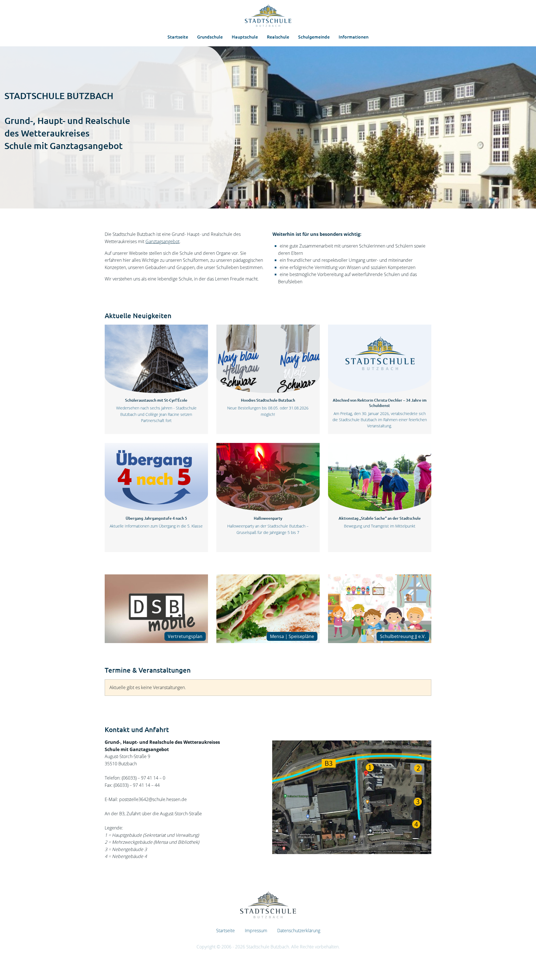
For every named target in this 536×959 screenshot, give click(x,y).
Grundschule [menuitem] (210, 36)
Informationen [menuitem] (353, 36)
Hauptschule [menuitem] (245, 36)
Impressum (256, 930)
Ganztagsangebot (162, 241)
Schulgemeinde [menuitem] (314, 36)
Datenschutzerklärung (298, 930)
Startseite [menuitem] (178, 36)
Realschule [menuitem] (278, 36)
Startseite (225, 930)
